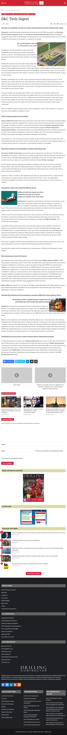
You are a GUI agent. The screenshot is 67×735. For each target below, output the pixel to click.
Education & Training (7, 709)
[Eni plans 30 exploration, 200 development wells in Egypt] (6, 566)
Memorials (4, 603)
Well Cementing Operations (32, 725)
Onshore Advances (6, 631)
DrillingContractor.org (23, 732)
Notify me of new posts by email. (13, 458)
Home (4, 10)
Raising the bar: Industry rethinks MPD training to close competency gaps (33, 410)
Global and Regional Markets (9, 623)
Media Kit (4, 592)
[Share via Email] (32, 361)
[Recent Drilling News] (33, 501)
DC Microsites (9, 14)
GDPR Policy (48, 732)
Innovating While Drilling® (20, 14)
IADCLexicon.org (6, 651)
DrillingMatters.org (7, 649)
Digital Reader (5, 600)
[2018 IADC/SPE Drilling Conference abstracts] (6, 543)
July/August (32, 14)
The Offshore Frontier (7, 637)
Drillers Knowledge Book (31, 696)
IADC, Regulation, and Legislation (11, 626)
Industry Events (6, 659)
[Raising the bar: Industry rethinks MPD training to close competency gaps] (33, 401)
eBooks (3, 706)
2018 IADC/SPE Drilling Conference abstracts (26, 540)
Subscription (5, 715)
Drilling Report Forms (7, 701)
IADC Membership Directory (9, 657)
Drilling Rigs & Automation (9, 620)
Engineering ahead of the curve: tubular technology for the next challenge (11, 410)
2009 (8, 10)
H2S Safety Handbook (30, 698)
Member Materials (6, 712)
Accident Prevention (7, 696)
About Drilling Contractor (8, 590)
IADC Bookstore (5, 654)
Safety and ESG (5, 634)
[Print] (36, 361)
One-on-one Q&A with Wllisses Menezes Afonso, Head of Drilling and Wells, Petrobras (38, 533)
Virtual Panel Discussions (8, 609)
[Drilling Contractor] (33, 3)
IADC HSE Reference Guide (31, 719)
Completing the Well (7, 618)
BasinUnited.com (6, 646)
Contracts (4, 698)
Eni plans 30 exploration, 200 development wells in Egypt (30, 564)
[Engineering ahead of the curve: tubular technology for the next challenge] (11, 401)
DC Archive (4, 598)
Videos (3, 606)
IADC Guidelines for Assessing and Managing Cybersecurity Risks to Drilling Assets (55, 709)
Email (3, 451)
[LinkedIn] (27, 361)
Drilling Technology (7, 704)
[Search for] (65, 4)
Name (3, 444)
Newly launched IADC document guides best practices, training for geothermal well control (56, 410)
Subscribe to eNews (33, 573)
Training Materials (6, 717)
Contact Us (4, 595)
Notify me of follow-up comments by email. (49, 451)
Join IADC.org (5, 662)
